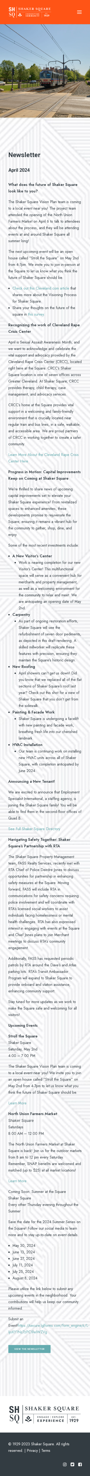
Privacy (32, 1450)
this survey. (36, 314)
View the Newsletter (29, 1348)
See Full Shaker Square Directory (34, 829)
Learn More (17, 1103)
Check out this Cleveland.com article (40, 288)
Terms (45, 1450)
